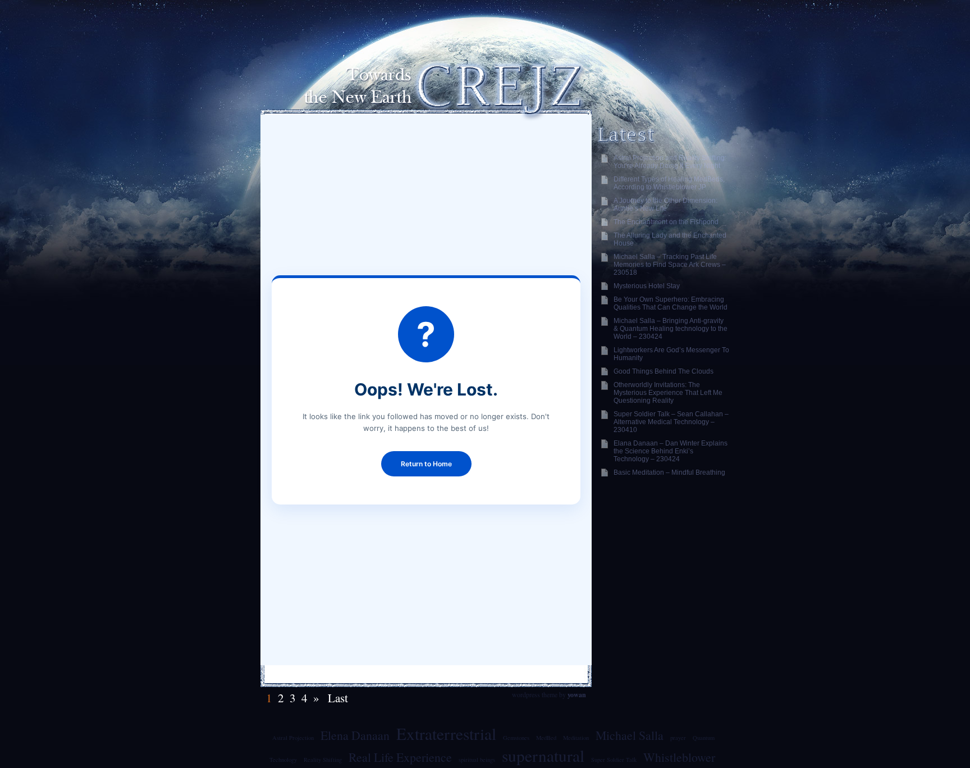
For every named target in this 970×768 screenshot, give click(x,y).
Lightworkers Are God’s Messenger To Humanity (671, 354)
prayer (678, 738)
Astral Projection (293, 738)
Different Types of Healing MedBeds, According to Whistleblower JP (669, 183)
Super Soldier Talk (614, 760)
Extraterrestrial (446, 733)
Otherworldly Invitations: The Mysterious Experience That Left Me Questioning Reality (668, 393)
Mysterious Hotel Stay (647, 286)
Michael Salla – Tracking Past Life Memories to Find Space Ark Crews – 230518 (670, 264)
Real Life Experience (400, 757)
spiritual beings (477, 760)
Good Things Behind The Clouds (663, 371)
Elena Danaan (355, 735)
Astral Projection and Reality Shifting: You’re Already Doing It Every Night (670, 162)
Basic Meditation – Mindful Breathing (669, 472)
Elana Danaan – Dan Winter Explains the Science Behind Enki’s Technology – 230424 (671, 451)
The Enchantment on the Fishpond (666, 222)
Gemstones (516, 738)
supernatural (543, 755)
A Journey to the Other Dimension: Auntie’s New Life (665, 204)
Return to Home (426, 464)
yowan (577, 694)
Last (336, 698)
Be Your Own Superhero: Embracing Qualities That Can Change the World (671, 303)
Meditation (576, 738)
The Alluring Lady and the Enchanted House (670, 239)
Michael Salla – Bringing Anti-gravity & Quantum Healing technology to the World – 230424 (671, 328)
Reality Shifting (323, 760)
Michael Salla (630, 735)
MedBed (546, 738)
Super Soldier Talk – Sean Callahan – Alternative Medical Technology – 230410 (671, 422)
